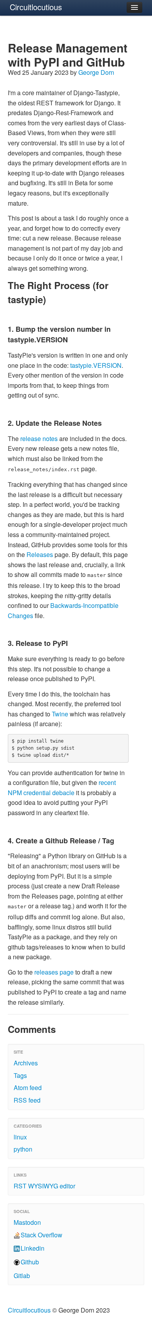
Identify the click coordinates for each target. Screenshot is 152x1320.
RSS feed (27, 1100)
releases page (54, 971)
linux (20, 1136)
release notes (39, 438)
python (23, 1149)
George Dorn (96, 72)
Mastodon (27, 1222)
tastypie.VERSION (96, 365)
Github (30, 1261)
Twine (60, 713)
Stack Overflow (41, 1234)
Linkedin (32, 1248)
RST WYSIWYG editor (44, 1185)
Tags (20, 1075)
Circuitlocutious (36, 7)
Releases (40, 554)
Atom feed (28, 1087)
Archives (26, 1062)
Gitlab (22, 1275)
